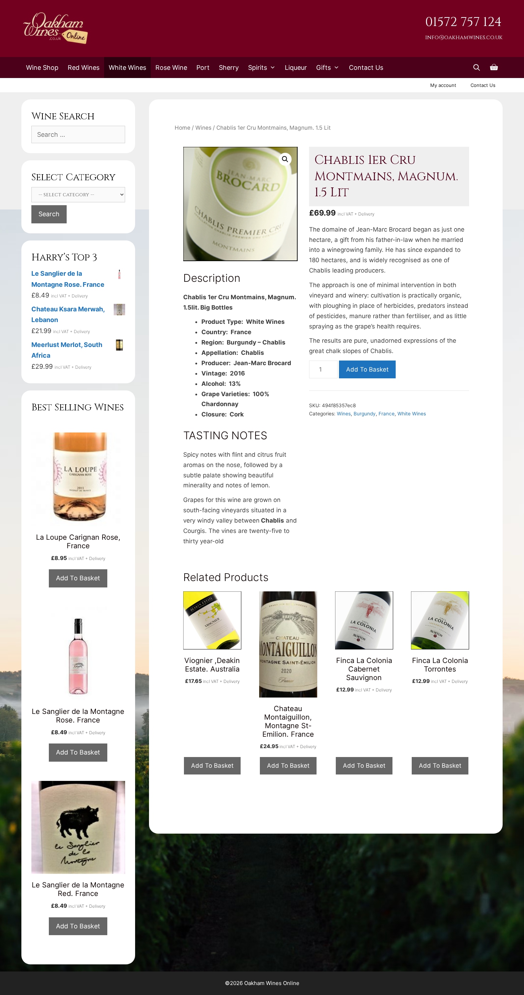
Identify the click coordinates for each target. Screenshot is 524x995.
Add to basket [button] (212, 765)
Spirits (257, 67)
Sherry (229, 67)
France (387, 413)
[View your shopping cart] (494, 67)
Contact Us (366, 67)
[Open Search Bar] (477, 67)
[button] (285, 159)
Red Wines (83, 67)
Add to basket (367, 369)
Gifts (323, 67)
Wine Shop (42, 67)
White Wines (127, 67)
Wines (203, 127)
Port (203, 67)
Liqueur (296, 67)
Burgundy (365, 413)
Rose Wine (171, 67)
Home (182, 127)
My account (443, 85)
